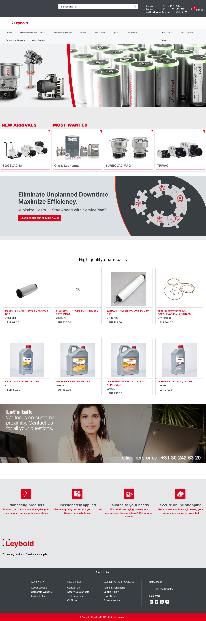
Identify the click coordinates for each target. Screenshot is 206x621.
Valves (83, 32)
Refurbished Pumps (15, 40)
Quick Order (166, 32)
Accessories (99, 32)
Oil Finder (72, 600)
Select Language (180, 7)
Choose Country (164, 588)
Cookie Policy (111, 591)
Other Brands (38, 40)
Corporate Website (41, 591)
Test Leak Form (75, 596)
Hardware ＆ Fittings (62, 32)
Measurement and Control (32, 32)
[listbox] (182, 12)
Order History (186, 32)
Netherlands (153, 12)
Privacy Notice (111, 600)
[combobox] (95, 6)
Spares (116, 32)
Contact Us (166, 40)
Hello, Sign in (168, 6)
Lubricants (132, 32)
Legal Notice (110, 596)
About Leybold (39, 587)
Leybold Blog (38, 596)
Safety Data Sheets (78, 591)
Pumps (9, 32)
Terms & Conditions (114, 587)
